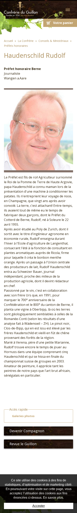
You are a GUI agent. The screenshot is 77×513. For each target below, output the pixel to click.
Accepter (38, 505)
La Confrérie (26, 41)
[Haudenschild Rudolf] (38, 130)
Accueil (8, 41)
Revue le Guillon (23, 443)
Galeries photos (23, 416)
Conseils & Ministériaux (53, 41)
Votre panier (63, 23)
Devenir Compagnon (26, 430)
